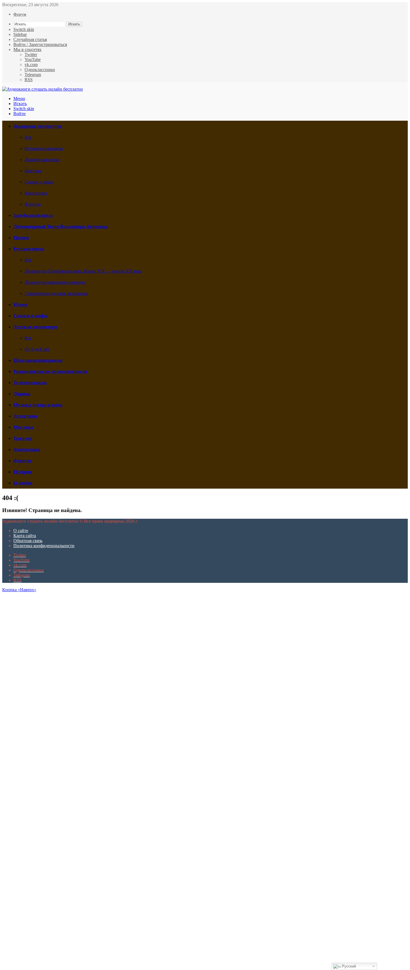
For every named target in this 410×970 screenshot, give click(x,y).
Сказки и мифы (30, 315)
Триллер (22, 438)
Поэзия (21, 237)
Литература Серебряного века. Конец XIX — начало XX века (83, 271)
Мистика (33, 170)
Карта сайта (24, 535)
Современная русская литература (56, 293)
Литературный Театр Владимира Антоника (60, 226)
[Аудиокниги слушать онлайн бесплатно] (42, 89)
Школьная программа (37, 360)
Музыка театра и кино (37, 405)
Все (28, 137)
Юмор (20, 304)
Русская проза (28, 248)
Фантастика (36, 193)
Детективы (25, 416)
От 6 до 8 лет (37, 349)
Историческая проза (44, 148)
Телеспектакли (30, 382)
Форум (19, 14)
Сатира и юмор (39, 182)
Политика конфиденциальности (43, 545)
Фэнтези (33, 204)
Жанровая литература (37, 126)
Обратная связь (27, 540)
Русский (348, 966)
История (22, 471)
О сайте (20, 530)
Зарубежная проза (33, 215)
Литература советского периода (55, 282)
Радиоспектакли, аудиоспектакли (50, 371)
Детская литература (35, 326)
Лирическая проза (42, 159)
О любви (22, 483)
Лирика (21, 393)
